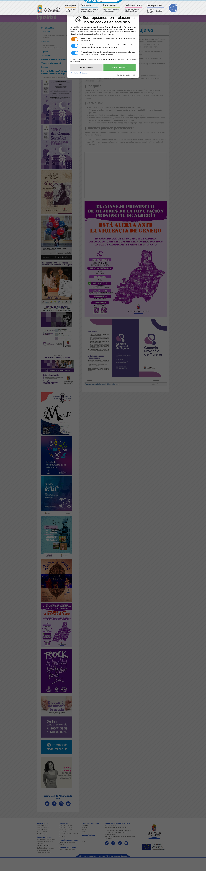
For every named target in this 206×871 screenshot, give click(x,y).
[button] (70, 8)
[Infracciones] (173, 8)
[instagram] (95, 1)
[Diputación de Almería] (49, 9)
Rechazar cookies (86, 67)
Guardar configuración (119, 67)
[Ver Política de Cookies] (79, 73)
